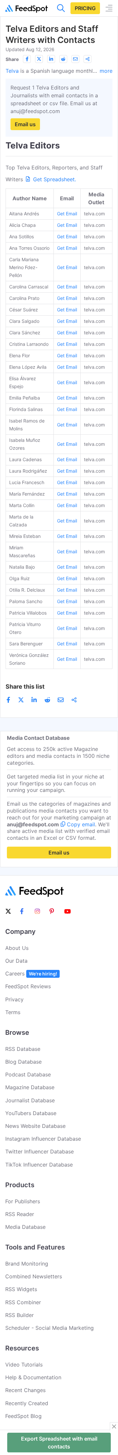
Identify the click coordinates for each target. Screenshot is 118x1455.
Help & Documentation (33, 1377)
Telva (12, 71)
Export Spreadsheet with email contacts (59, 1442)
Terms (12, 1012)
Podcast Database (28, 1074)
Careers (31, 973)
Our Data (16, 960)
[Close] (114, 1426)
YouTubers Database (30, 1113)
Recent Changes (25, 1390)
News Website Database (35, 1126)
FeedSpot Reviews (28, 986)
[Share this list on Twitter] (39, 59)
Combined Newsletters (33, 1276)
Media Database (25, 1227)
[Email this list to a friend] (75, 59)
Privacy (14, 999)
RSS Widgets (21, 1289)
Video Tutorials (24, 1364)
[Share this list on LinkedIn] (51, 59)
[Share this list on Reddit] (63, 59)
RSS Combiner (23, 1302)
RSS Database (22, 1049)
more (106, 71)
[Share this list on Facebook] (27, 59)
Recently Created (26, 1403)
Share (12, 59)
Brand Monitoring (26, 1263)
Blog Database (23, 1061)
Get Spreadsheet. (53, 179)
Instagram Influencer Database (43, 1138)
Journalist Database (30, 1100)
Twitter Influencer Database (39, 1151)
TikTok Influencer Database (39, 1164)
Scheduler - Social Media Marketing (49, 1328)
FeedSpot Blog (23, 1416)
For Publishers (22, 1201)
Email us (25, 124)
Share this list (25, 686)
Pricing (85, 8)
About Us (17, 948)
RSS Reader (19, 1214)
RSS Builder (19, 1315)
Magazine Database (29, 1087)
